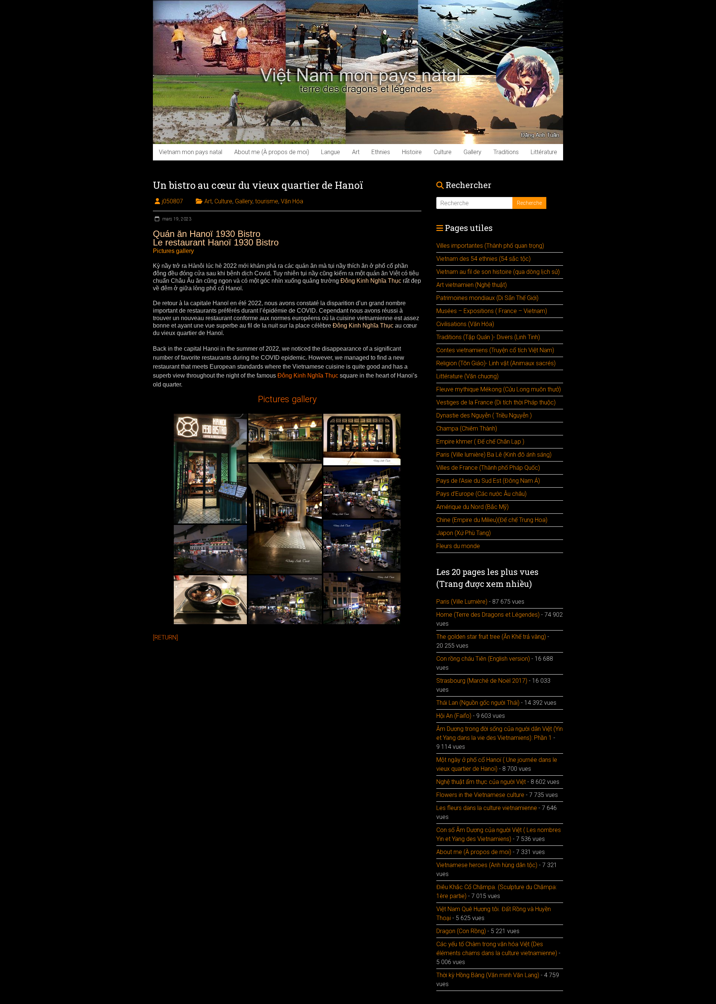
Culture (443, 152)
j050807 (172, 201)
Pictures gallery (173, 251)
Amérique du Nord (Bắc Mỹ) (472, 506)
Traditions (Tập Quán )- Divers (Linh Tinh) (488, 337)
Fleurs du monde (458, 546)
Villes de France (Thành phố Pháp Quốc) (488, 467)
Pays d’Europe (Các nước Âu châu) (481, 493)
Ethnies (380, 152)
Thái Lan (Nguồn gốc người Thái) (477, 702)
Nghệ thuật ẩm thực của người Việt (481, 781)
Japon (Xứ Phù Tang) (463, 533)
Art (355, 152)
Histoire (412, 152)
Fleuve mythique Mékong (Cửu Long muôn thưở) (498, 389)
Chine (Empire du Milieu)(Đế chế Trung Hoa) (491, 519)
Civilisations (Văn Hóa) (465, 324)
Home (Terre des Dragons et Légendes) (488, 614)
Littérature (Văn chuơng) (467, 376)
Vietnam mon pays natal (190, 152)
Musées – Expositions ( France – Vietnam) (491, 311)
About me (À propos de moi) (271, 152)
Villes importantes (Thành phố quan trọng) (490, 245)
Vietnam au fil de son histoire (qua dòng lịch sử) (498, 271)
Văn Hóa (292, 201)
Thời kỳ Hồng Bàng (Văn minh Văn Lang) (487, 975)
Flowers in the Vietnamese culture (480, 794)
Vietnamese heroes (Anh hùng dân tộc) (486, 865)
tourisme (266, 201)
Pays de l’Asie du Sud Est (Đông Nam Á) (488, 480)
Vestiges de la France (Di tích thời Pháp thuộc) (496, 402)
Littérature (544, 152)
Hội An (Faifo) (453, 715)
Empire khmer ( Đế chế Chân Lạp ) (480, 441)
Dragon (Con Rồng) (461, 931)
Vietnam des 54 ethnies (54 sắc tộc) (483, 258)
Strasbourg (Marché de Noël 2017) (481, 680)
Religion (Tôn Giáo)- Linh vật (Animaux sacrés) (496, 363)
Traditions (506, 152)
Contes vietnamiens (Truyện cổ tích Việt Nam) (495, 350)
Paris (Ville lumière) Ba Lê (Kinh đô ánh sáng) (494, 454)
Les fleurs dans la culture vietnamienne (486, 807)
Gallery (472, 152)
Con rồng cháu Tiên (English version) (483, 658)
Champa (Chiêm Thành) (466, 428)
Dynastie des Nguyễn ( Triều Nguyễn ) (484, 415)
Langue (330, 152)
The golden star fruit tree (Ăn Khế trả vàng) (491, 636)
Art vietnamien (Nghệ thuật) (471, 284)
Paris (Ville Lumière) (461, 601)
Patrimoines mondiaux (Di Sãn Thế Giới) (487, 297)
